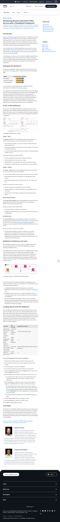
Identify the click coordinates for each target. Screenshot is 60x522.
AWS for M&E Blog (7, 18)
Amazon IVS (9, 421)
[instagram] (47, 511)
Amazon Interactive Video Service (10, 37)
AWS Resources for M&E (48, 27)
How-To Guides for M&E (48, 29)
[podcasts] (54, 511)
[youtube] (52, 511)
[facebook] (43, 511)
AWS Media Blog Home (48, 31)
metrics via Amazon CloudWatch (27, 51)
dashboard (30, 421)
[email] (40, 514)
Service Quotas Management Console (23, 222)
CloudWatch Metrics (22, 421)
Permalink (25, 28)
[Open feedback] (58, 261)
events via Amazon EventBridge (10, 53)
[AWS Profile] (56, 2)
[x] (40, 511)
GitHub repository (23, 87)
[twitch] (50, 511)
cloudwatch (14, 421)
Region (14, 70)
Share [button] (31, 28)
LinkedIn (46, 46)
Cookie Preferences (18, 516)
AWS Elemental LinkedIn (50, 51)
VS (26, 422)
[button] (51, 6)
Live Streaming (15, 422)
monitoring (22, 422)
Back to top (29, 506)
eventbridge (5, 422)
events (10, 422)
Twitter (46, 44)
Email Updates (47, 49)
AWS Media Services (47, 26)
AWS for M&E (46, 24)
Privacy (4, 516)
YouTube (46, 48)
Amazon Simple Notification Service (16, 389)
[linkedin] (45, 511)
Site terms (10, 516)
